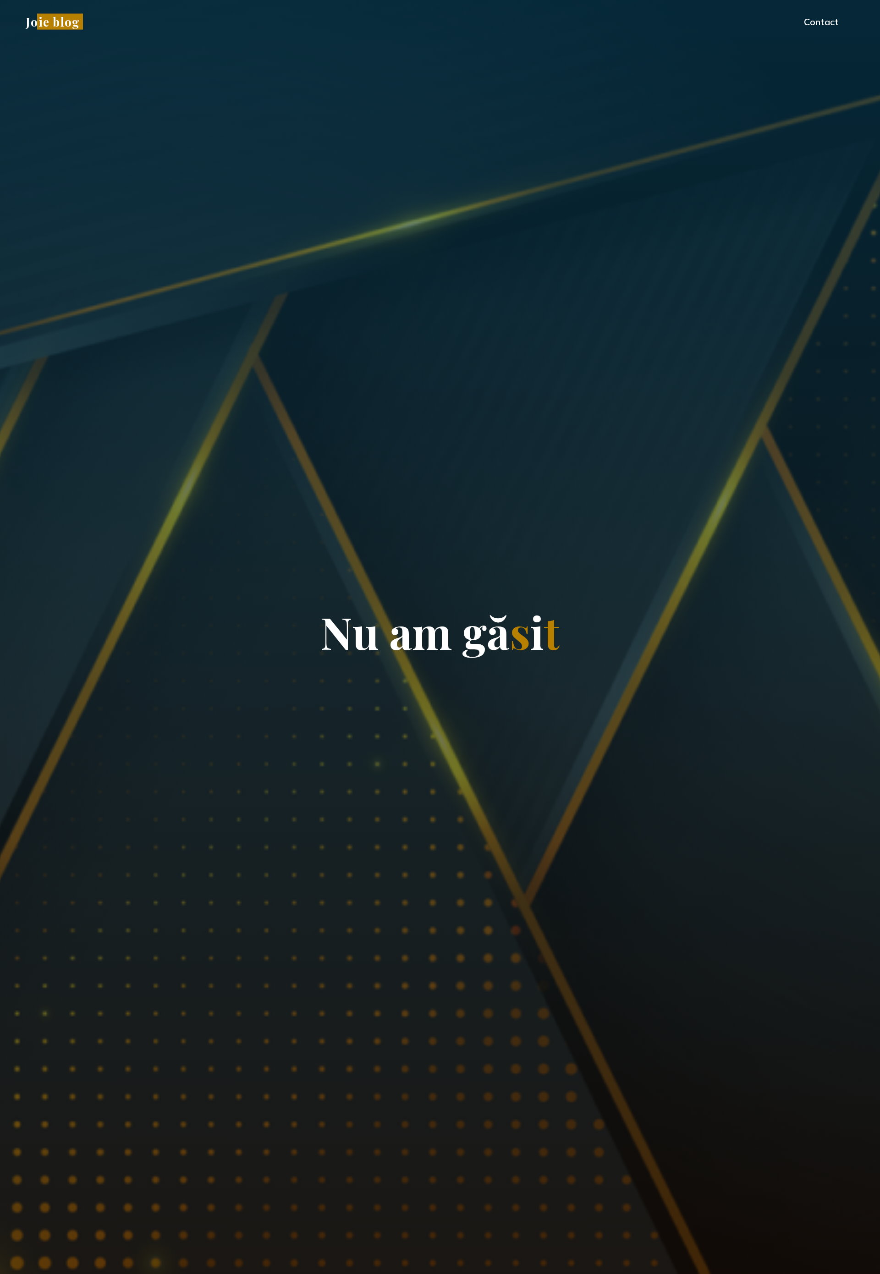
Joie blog (53, 21)
